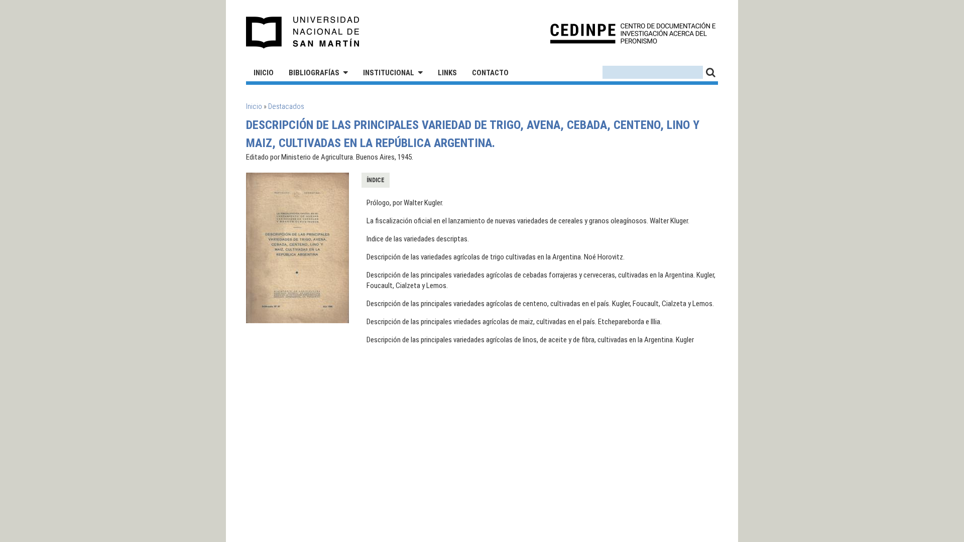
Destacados (286, 106)
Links (447, 72)
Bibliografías (314, 72)
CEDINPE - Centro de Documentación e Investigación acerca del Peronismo (632, 33)
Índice (376, 180)
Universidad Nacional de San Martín (303, 33)
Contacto (490, 72)
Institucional (388, 72)
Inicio (264, 72)
